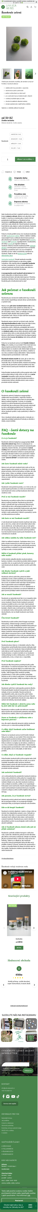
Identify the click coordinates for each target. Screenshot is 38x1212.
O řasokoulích (7, 1151)
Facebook (4, 1096)
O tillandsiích (7, 1149)
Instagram (7, 1096)
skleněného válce (7, 255)
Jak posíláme (5, 1120)
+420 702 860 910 (7, 1090)
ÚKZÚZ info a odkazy (8, 1130)
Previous (4, 928)
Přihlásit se (28, 1070)
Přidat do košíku (24, 159)
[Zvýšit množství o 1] (11, 160)
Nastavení (19, 1200)
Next (34, 928)
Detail (19, 947)
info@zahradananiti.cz (8, 1088)
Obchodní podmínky (7, 1125)
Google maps (5, 1169)
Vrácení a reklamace (7, 1123)
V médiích (4, 1133)
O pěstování (6, 1146)
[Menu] (3, 7)
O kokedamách (7, 1154)
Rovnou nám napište (10, 1103)
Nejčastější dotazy (7, 1118)
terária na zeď (22, 253)
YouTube (12, 1096)
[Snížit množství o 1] (3, 160)
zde (28, 1195)
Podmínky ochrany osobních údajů (11, 1128)
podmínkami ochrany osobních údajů (12, 1070)
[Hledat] (27, 7)
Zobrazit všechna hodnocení (19, 1005)
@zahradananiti (17, 1096)
